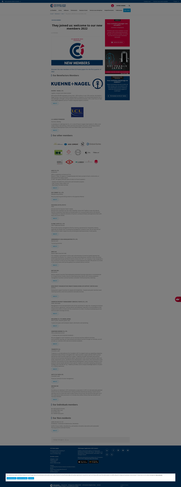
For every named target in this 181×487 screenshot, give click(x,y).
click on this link (159, 475)
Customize (31, 478)
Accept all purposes (11, 478)
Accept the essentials (22, 478)
